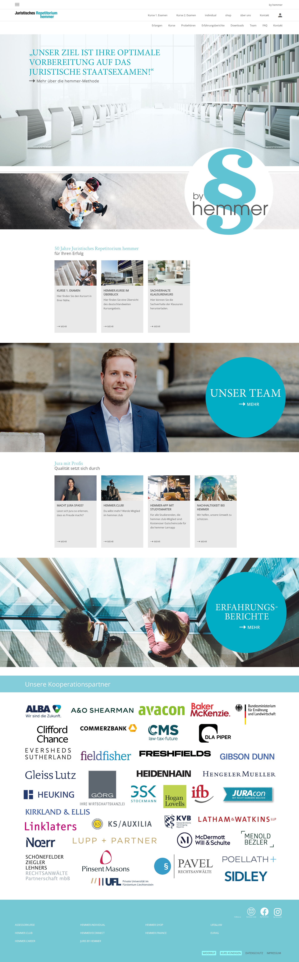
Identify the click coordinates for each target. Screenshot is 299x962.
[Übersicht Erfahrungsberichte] (149, 666)
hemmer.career (25, 941)
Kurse (171, 25)
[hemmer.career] (149, 890)
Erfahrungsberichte (213, 25)
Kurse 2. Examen (186, 15)
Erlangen (157, 25)
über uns (245, 15)
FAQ (265, 25)
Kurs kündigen (231, 953)
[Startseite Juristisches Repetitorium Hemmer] (262, 5)
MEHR (64, 326)
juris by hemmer (90, 941)
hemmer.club (23, 933)
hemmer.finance (156, 933)
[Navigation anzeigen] (17, 4)
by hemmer (275, 5)
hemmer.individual (92, 925)
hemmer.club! (114, 505)
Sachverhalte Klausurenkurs (161, 292)
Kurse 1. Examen (157, 15)
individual (210, 15)
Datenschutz (254, 953)
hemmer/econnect (92, 933)
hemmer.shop (154, 925)
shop (228, 15)
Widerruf (209, 953)
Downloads (237, 25)
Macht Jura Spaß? (70, 505)
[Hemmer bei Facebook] (264, 919)
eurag (215, 933)
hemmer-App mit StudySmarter (162, 507)
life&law (216, 925)
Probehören (188, 25)
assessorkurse (25, 925)
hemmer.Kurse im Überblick (116, 292)
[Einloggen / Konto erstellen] (280, 15)
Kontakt (264, 15)
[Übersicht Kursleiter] (149, 451)
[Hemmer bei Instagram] (277, 919)
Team (253, 25)
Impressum (274, 953)
